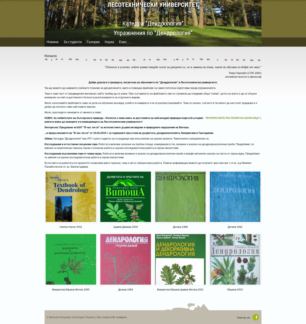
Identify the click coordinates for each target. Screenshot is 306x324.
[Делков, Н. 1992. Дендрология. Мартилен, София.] (235, 197)
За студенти (72, 42)
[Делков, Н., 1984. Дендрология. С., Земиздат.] (125, 259)
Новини (52, 42)
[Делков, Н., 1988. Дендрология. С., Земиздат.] (180, 197)
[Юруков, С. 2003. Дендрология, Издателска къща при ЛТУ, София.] (235, 259)
